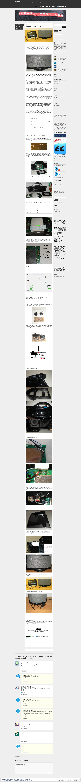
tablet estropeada (62, 267)
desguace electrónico (59, 235)
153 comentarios (18, 28)
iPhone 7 (59, 250)
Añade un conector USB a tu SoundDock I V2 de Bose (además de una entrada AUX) (60, 124)
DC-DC (58, 234)
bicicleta (58, 223)
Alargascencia (32, 643)
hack (36, 644)
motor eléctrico (58, 256)
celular (60, 229)
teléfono (59, 268)
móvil (61, 256)
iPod (30, 645)
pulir (63, 259)
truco (62, 269)
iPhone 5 (50, 644)
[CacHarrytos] (40, 20)
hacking (38, 644)
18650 (55, 220)
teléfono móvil (63, 268)
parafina (60, 258)
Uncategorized (56, 105)
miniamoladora (59, 254)
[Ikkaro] (55, 158)
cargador (55, 228)
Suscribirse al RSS (62, 6)
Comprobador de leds (61, 65)
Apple (35, 643)
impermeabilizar (61, 247)
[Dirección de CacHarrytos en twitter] (57, 175)
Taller (55, 97)
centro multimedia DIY (57, 230)
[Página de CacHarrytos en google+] (57, 170)
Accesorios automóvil (57, 81)
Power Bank (63, 258)
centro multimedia (64, 229)
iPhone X (64, 250)
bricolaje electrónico (59, 224)
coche (55, 231)
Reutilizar (55, 95)
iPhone (48, 644)
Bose (39, 643)
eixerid (22, 662)
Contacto (53, 6)
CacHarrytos (18, 1)
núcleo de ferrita (59, 257)
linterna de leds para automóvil (58, 252)
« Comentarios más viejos (18, 756)
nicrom (63, 256)
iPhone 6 (28, 645)
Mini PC (62, 254)
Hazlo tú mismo (42, 644)
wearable (64, 270)
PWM (64, 259)
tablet (55, 267)
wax (62, 270)
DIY (48, 643)
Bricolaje (55, 83)
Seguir (56, 200)
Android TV (57, 221)
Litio (64, 252)
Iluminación (56, 90)
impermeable (56, 248)
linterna (64, 251)
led (58, 251)
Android (55, 221)
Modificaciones (18, 26)
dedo (61, 234)
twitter (55, 270)
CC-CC (57, 229)
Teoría (55, 99)
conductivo (61, 231)
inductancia (60, 248)
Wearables (56, 108)
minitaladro (65, 254)
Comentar (49, 772)
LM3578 (57, 253)
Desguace (55, 86)
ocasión (63, 257)
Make (59, 253)
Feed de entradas (57, 211)
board (60, 223)
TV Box (64, 269)
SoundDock (37, 645)
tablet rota (55, 268)
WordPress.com (56, 214)
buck (64, 224)
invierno (55, 249)
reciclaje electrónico (58, 261)
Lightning (61, 251)
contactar (63, 232)
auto (65, 221)
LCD (56, 251)
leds (59, 251)
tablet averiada (58, 267)
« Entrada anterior (28, 650)
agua (57, 220)
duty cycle (61, 238)
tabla (64, 266)
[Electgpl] (60, 136)
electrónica (56, 239)
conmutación (59, 232)
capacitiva (64, 227)
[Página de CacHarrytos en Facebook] (58, 165)
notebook (55, 257)
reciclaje (57, 260)
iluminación (57, 247)
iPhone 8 (62, 250)
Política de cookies (29, 780)
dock (27, 644)
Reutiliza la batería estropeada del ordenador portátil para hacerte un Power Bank (59, 52)
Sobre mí (36, 6)
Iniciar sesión (56, 209)
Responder (25, 681)
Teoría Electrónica (56, 269)
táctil (56, 270)
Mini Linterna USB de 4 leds (58, 39)
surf (55, 103)
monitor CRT (62, 255)
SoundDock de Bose (43, 645)
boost (61, 223)
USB (60, 270)
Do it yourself (51, 643)
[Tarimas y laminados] (57, 184)
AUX (37, 643)
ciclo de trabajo (63, 230)
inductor (63, 248)
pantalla (57, 258)
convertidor (59, 233)
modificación (34, 645)
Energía (55, 88)
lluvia (55, 253)
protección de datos (59, 259)
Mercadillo (42, 6)
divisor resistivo (42, 138)
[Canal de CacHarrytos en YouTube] (58, 177)
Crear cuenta (56, 207)
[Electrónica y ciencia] (60, 141)
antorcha (61, 221)
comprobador (58, 231)
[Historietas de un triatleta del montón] (60, 156)
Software (48, 6)
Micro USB (55, 254)
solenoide (55, 265)
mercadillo (64, 253)
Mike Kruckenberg (29, 99)
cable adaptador (38, 103)
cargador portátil (59, 228)
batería (60, 222)
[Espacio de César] (60, 154)
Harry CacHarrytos (25, 675)
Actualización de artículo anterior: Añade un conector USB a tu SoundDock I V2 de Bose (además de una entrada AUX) (60, 47)
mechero (62, 253)
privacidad (55, 259)
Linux (63, 252)
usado (58, 270)
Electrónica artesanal (32, 644)
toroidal (60, 269)
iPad (45, 644)
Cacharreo (41, 643)
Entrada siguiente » (49, 650)
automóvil (55, 222)
